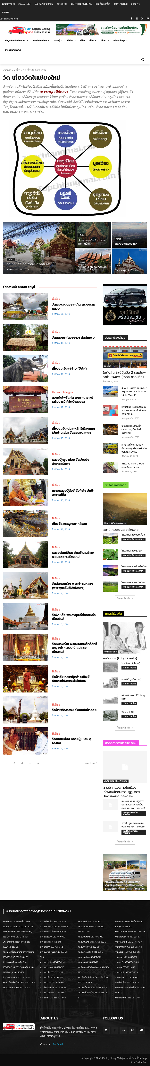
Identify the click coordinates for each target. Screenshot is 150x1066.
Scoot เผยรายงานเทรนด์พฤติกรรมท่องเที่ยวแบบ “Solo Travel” (134, 391)
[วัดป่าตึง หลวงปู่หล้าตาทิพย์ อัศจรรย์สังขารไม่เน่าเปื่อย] (25, 678)
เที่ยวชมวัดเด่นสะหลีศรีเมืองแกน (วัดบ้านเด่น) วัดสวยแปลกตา (73, 430)
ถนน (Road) (127, 712)
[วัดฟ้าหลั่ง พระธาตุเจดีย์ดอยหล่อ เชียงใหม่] (25, 616)
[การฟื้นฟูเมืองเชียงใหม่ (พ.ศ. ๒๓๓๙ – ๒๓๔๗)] (110, 826)
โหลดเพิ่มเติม (123, 598)
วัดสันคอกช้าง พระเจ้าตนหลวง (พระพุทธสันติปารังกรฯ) (72, 585)
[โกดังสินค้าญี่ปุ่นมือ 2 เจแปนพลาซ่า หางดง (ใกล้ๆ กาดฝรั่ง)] (125, 357)
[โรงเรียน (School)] (110, 667)
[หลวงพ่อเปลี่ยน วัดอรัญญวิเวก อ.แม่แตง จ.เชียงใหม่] (25, 554)
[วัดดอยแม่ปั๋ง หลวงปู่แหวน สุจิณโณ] (25, 740)
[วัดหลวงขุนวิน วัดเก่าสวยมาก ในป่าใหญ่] (93, 235)
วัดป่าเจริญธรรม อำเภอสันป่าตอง (74, 710)
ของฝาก (107, 366)
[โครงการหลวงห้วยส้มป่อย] (110, 570)
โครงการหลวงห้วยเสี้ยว (133, 535)
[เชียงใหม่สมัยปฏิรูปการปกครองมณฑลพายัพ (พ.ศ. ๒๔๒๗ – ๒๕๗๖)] (110, 804)
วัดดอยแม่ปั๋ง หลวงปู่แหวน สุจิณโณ (71, 741)
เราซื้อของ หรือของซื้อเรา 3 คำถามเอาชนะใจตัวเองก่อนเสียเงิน (133, 410)
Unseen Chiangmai (63, 392)
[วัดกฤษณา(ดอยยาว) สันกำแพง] (25, 337)
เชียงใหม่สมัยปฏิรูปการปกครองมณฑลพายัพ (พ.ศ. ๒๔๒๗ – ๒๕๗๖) (133, 804)
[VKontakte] (141, 1030)
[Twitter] (142, 19)
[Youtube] (148, 19)
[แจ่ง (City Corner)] (110, 682)
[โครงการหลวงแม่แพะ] (110, 554)
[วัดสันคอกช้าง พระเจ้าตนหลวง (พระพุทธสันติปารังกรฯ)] (25, 585)
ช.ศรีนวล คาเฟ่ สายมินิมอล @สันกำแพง (132, 465)
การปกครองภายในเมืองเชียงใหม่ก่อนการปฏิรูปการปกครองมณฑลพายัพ (121, 792)
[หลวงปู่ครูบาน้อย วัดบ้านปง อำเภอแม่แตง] (25, 461)
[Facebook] (131, 19)
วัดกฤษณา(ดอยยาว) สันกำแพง (73, 337)
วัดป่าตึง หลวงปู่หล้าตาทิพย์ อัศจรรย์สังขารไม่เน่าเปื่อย (70, 679)
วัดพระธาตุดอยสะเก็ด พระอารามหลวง (73, 306)
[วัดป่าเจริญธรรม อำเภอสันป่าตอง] (25, 709)
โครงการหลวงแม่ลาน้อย (133, 582)
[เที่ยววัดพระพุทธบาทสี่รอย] (25, 523)
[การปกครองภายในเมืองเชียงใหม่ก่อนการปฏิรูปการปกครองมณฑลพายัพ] (125, 767)
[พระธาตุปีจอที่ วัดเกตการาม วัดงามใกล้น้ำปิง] (93, 261)
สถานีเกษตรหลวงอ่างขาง (121, 529)
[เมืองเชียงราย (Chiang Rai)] (110, 698)
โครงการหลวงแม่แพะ (131, 550)
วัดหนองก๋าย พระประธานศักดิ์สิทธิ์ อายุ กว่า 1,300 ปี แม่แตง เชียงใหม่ (74, 648)
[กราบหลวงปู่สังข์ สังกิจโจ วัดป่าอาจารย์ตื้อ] (25, 492)
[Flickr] (123, 1030)
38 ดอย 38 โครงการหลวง (115, 523)
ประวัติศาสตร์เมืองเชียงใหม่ (115, 781)
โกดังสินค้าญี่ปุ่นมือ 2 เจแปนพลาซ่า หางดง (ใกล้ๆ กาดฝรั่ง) (124, 374)
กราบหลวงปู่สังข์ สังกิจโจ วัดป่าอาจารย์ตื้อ (73, 492)
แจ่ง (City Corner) (131, 679)
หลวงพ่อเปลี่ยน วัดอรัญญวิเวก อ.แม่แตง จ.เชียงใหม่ (73, 555)
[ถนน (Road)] (110, 715)
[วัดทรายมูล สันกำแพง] (129, 261)
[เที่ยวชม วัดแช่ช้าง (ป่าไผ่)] (25, 368)
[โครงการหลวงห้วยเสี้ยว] (110, 538)
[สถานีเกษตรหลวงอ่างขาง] (125, 509)
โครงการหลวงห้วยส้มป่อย (134, 566)
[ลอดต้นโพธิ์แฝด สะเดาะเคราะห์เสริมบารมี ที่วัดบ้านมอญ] (25, 399)
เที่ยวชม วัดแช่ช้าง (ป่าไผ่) (69, 368)
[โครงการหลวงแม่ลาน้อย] (110, 586)
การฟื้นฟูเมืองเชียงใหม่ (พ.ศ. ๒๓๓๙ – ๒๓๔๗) (133, 824)
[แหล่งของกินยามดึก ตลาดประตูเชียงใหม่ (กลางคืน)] (110, 429)
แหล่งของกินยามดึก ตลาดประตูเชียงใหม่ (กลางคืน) (131, 429)
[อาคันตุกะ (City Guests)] (125, 638)
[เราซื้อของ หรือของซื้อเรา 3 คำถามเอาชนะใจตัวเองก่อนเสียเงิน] (110, 410)
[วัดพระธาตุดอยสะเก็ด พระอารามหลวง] (25, 306)
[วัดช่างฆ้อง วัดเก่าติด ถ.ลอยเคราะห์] (39, 248)
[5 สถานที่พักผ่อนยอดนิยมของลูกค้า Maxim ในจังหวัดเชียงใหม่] (110, 448)
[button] (142, 59)
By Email (58, 1044)
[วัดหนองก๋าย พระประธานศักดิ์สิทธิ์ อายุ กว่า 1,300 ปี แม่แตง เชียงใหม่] (25, 647)
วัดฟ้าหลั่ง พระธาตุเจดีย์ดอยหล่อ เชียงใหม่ (74, 617)
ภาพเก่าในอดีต (110, 652)
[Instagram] (137, 19)
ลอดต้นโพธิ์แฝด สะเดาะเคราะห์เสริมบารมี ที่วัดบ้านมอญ (72, 399)
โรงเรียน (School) (130, 663)
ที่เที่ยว (17, 70)
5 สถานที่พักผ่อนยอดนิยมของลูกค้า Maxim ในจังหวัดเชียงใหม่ (134, 448)
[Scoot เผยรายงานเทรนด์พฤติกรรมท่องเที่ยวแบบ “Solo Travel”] (110, 391)
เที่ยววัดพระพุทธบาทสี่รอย (69, 524)
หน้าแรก (7, 70)
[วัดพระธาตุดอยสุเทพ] (129, 235)
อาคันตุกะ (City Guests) (120, 658)
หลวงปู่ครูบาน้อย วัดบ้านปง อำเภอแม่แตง (70, 461)
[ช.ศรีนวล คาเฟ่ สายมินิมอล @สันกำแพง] (110, 467)
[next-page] (46, 763)
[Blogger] (106, 1030)
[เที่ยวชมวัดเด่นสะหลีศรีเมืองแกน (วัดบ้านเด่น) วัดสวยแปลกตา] (25, 430)
